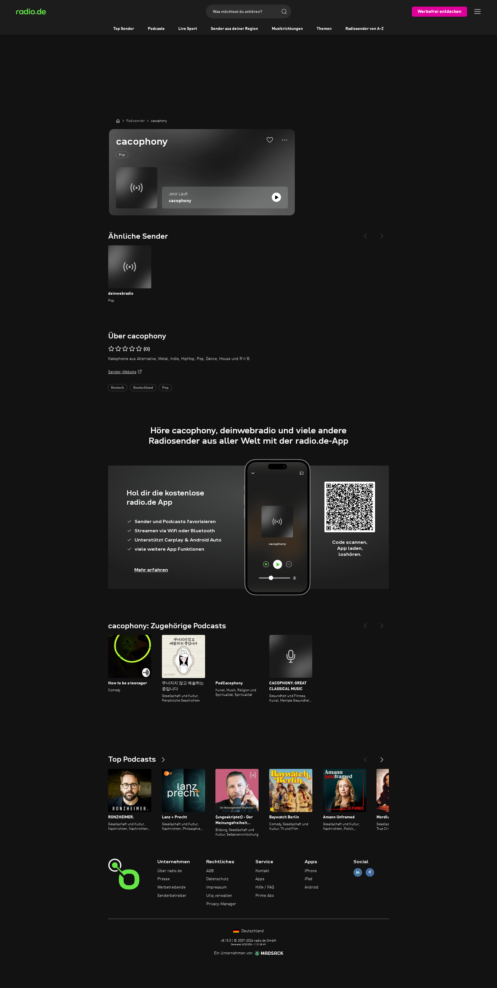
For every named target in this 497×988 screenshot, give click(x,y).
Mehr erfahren (151, 570)
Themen (324, 29)
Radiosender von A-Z (364, 29)
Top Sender (123, 29)
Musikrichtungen (287, 29)
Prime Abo (264, 896)
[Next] (382, 234)
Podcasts (156, 29)
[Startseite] (118, 120)
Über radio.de (169, 871)
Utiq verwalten (219, 896)
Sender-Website (122, 372)
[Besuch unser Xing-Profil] (370, 872)
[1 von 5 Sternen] (111, 348)
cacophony (180, 201)
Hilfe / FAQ (264, 887)
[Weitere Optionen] (284, 140)
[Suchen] (284, 11)
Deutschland (143, 388)
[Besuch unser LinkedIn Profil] (357, 872)
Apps (259, 879)
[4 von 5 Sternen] (132, 348)
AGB (210, 871)
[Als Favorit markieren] (269, 139)
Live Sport (187, 29)
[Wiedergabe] (276, 197)
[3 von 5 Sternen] (125, 348)
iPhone (311, 871)
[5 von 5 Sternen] (138, 348)
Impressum (216, 887)
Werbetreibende (171, 887)
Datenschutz (217, 879)
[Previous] (365, 234)
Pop (122, 155)
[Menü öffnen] (477, 11)
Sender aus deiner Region (234, 29)
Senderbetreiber (171, 896)
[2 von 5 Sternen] (118, 348)
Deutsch (117, 388)
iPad (308, 879)
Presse (163, 879)
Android (311, 887)
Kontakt (262, 871)
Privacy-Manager (221, 904)
